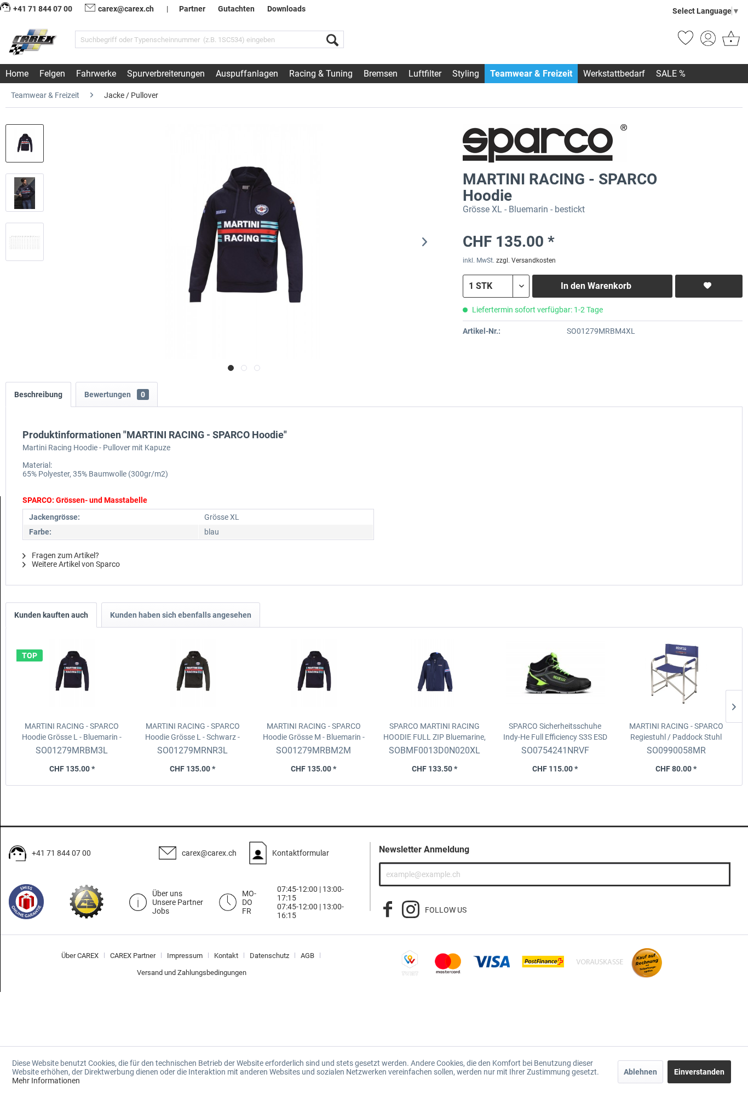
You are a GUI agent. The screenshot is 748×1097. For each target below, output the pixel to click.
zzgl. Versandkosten (526, 260)
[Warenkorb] (730, 42)
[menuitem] (209, 39)
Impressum (185, 955)
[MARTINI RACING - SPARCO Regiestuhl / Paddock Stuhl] (676, 677)
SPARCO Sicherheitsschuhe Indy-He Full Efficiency (555, 732)
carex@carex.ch (126, 8)
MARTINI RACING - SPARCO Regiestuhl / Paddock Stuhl (676, 732)
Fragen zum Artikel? (64, 555)
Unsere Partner (177, 902)
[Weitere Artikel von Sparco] (545, 143)
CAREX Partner (133, 955)
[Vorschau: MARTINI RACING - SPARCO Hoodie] (24, 143)
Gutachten (236, 8)
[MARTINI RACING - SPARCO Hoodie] (72, 677)
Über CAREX (80, 955)
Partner (192, 8)
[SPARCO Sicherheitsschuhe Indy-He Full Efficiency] (555, 677)
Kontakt (226, 955)
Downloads (286, 8)
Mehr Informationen (46, 1080)
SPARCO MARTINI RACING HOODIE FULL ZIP (434, 732)
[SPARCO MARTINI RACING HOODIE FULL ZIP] (434, 677)
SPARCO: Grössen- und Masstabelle (84, 500)
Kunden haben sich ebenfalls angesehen (180, 615)
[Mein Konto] (708, 42)
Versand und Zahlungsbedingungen (191, 972)
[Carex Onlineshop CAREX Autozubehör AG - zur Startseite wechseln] (33, 41)
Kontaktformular (300, 853)
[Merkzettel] (685, 42)
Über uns (167, 893)
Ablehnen (640, 1071)
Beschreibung (38, 394)
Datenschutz (269, 955)
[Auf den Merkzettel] (709, 286)
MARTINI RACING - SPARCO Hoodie (72, 732)
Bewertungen (114, 394)
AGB (307, 955)
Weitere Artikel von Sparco (75, 564)
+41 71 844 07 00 (61, 853)
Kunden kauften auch (51, 615)
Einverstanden (699, 1071)
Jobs (160, 911)
